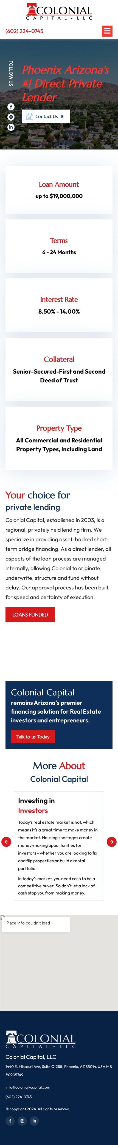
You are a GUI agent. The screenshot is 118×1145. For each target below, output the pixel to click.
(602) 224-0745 (24, 31)
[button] (6, 842)
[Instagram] (11, 117)
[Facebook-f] (11, 106)
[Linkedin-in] (11, 127)
